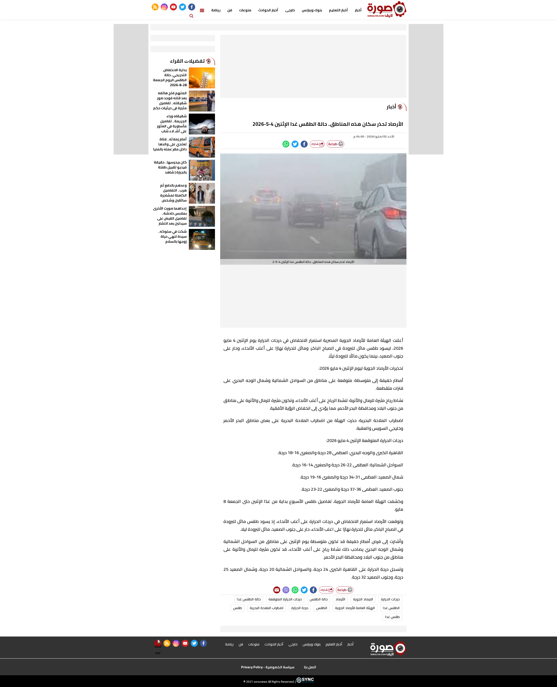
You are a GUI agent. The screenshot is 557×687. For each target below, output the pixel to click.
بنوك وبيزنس (312, 10)
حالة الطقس (319, 599)
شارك (315, 144)
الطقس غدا (391, 608)
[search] (191, 16)
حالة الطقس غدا (249, 599)
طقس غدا (392, 616)
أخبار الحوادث (268, 10)
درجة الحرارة (299, 608)
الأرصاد (340, 599)
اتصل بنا (310, 667)
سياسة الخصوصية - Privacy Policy (267, 667)
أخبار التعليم (338, 10)
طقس (237, 608)
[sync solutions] (305, 681)
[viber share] (285, 589)
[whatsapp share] (285, 144)
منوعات (245, 10)
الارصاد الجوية (363, 599)
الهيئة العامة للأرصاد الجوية (355, 608)
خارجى (290, 10)
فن (229, 10)
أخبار (358, 10)
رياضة (215, 10)
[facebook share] (304, 144)
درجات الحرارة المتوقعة (285, 599)
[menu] (202, 10)
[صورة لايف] (386, 9)
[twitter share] (295, 144)
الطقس (321, 608)
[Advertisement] (313, 67)
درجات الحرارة (390, 599)
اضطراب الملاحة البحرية (267, 608)
